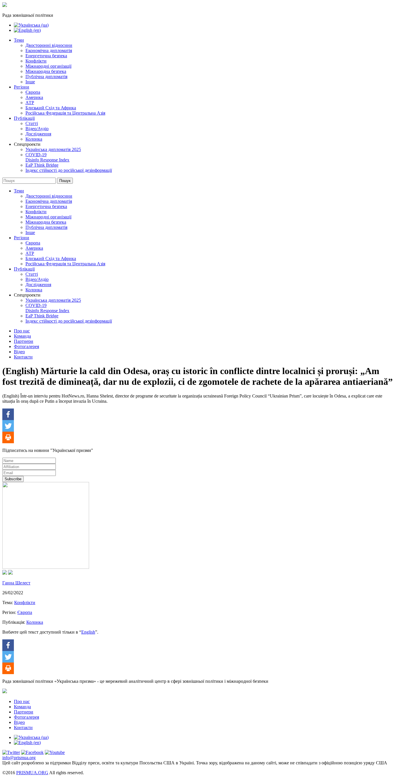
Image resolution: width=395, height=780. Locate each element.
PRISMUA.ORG (32, 772)
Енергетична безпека (46, 55)
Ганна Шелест (16, 582)
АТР (29, 102)
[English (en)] (27, 30)
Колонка (33, 139)
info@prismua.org (19, 757)
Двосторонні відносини (48, 45)
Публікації (24, 118)
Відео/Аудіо (37, 128)
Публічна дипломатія (46, 76)
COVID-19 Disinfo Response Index (47, 157)
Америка (34, 97)
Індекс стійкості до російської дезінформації (68, 170)
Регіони (21, 86)
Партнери (23, 341)
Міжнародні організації (48, 66)
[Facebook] (8, 414)
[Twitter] (8, 426)
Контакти (23, 356)
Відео (19, 351)
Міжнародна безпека (45, 71)
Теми (19, 40)
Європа (32, 92)
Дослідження (38, 133)
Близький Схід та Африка (50, 107)
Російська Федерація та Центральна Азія (65, 113)
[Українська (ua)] (31, 25)
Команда (22, 336)
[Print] (8, 437)
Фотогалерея (26, 346)
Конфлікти (36, 60)
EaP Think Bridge (41, 165)
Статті (31, 123)
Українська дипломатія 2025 (53, 149)
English (88, 632)
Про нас (22, 330)
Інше (30, 81)
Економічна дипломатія (48, 50)
